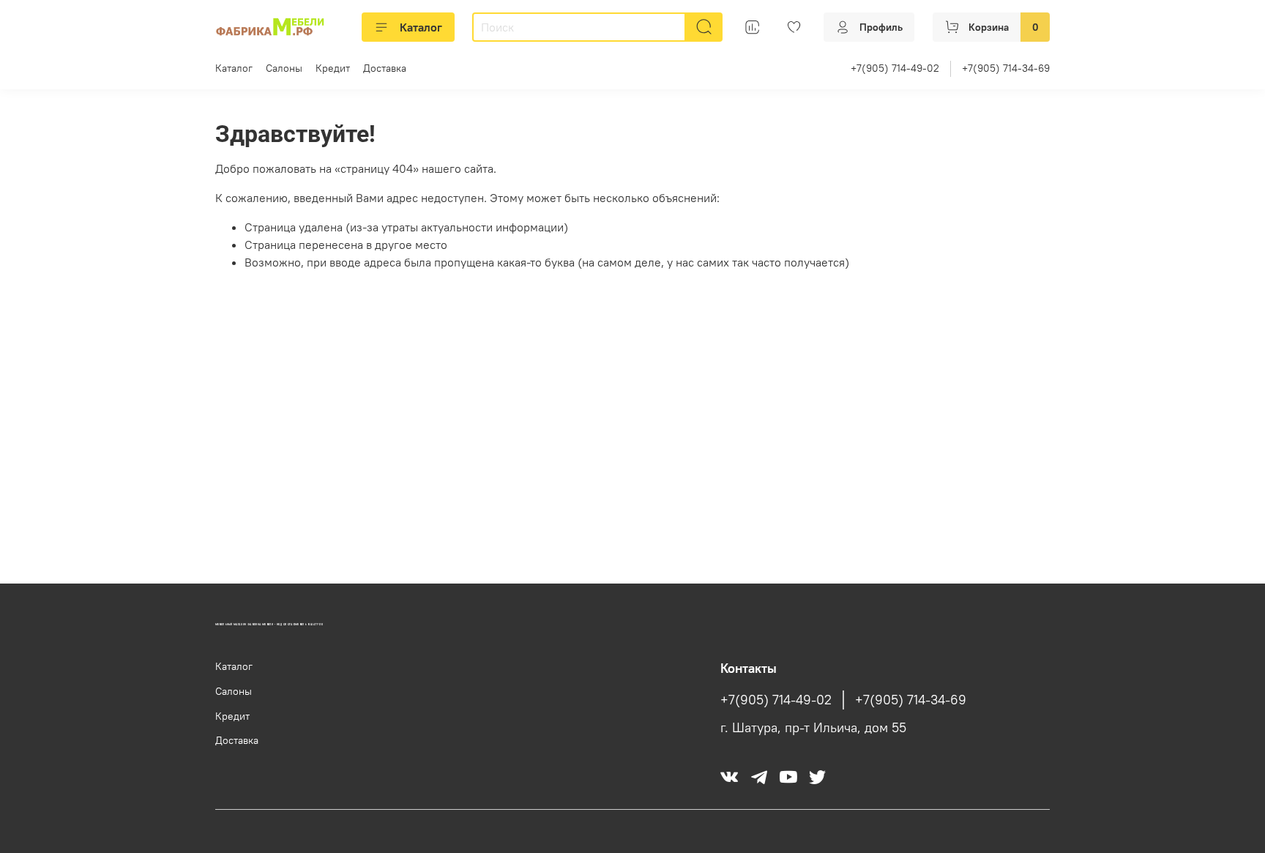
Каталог (421, 27)
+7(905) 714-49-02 (895, 68)
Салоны (284, 68)
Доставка (384, 68)
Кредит (333, 68)
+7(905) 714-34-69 (1006, 68)
